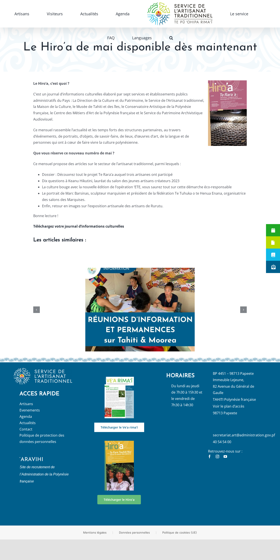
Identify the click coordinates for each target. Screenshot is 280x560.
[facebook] (209, 456)
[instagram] (217, 456)
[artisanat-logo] (43, 369)
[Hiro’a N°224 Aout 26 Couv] (119, 442)
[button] (246, 13)
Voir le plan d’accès (228, 406)
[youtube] (225, 456)
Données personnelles (134, 532)
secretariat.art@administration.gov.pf (244, 435)
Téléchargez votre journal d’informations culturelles (78, 226)
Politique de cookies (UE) (179, 532)
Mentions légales (95, 532)
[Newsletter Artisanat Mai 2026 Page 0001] (119, 378)
